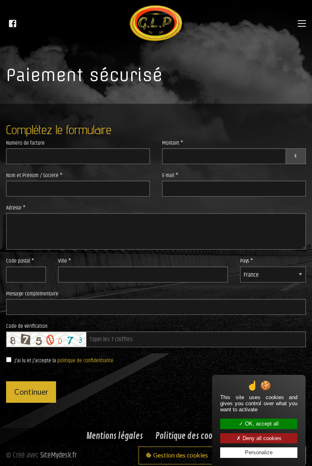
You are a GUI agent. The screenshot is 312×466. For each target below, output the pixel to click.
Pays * (246, 261)
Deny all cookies (261, 438)
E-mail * (170, 175)
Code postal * (20, 261)
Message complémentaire (32, 293)
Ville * (64, 261)
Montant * (229, 149)
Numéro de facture (25, 143)
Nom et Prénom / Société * (34, 175)
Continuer (31, 391)
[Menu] (302, 23)
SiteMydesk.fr (58, 455)
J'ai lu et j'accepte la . (64, 360)
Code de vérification (27, 326)
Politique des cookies (190, 436)
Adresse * (16, 207)
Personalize (259, 452)
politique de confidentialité (85, 360)
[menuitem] (114, 436)
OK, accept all (261, 424)
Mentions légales (114, 436)
